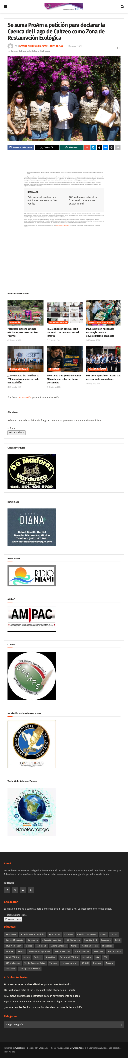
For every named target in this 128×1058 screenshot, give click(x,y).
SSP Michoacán (13, 963)
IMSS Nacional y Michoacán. (101, 323)
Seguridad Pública (69, 957)
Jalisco (29, 946)
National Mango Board (39, 951)
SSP (106, 957)
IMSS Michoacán (13, 946)
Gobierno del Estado (28, 51)
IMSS (117, 940)
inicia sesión (24, 397)
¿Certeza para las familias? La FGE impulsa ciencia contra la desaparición (23, 379)
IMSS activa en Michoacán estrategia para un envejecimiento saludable (100, 332)
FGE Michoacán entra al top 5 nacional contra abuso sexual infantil (83, 200)
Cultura (14, 51)
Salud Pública (12, 957)
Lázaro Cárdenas (59, 946)
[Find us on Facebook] (7, 890)
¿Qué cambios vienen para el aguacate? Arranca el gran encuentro (39, 1001)
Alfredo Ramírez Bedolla (33, 934)
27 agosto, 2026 (15, 340)
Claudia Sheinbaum (86, 934)
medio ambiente (90, 946)
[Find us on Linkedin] (31, 890)
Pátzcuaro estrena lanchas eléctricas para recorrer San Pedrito (42, 200)
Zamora (109, 963)
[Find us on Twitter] (15, 890)
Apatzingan (54, 934)
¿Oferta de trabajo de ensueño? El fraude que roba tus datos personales (64, 379)
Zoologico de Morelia (29, 969)
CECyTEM (68, 934)
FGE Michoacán (73, 940)
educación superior (51, 940)
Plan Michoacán (62, 951)
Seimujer (86, 957)
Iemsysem (106, 940)
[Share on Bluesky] (105, 147)
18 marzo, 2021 (75, 46)
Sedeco (37, 957)
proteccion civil (82, 951)
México (21, 951)
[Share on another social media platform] (117, 147)
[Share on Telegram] (93, 147)
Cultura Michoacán (15, 940)
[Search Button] (122, 6)
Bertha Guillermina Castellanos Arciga (41, 46)
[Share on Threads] (99, 147)
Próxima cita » (16, 432)
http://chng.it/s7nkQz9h (62, 225)
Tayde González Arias (34, 963)
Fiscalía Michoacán (58, 323)
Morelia (9, 951)
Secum (27, 957)
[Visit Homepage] (63, 6)
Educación (33, 940)
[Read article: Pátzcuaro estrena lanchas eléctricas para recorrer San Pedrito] (26, 312)
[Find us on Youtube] (23, 890)
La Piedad (41, 946)
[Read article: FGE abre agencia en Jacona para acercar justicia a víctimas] (104, 359)
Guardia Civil (90, 940)
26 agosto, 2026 (15, 387)
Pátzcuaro (98, 951)
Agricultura (11, 934)
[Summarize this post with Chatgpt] (111, 147)
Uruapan (97, 963)
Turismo (53, 963)
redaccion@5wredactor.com (73, 1048)
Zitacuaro (10, 969)
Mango (74, 946)
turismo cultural (69, 963)
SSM (98, 957)
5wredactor (44, 1048)
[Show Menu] (5, 6)
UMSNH (85, 963)
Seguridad (51, 957)
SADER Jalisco (114, 951)
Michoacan (107, 946)
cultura (114, 934)
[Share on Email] (87, 147)
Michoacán (45, 51)
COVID (103, 934)
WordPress (20, 1048)
